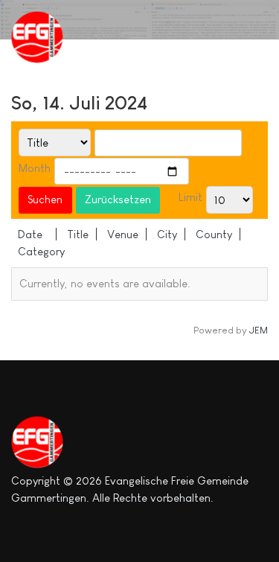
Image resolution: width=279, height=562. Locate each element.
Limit (190, 197)
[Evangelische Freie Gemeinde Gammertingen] (48, 37)
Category (41, 251)
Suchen (45, 199)
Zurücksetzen (118, 199)
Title (78, 234)
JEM (258, 330)
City (167, 234)
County (214, 234)
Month (35, 168)
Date (30, 234)
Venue (122, 234)
